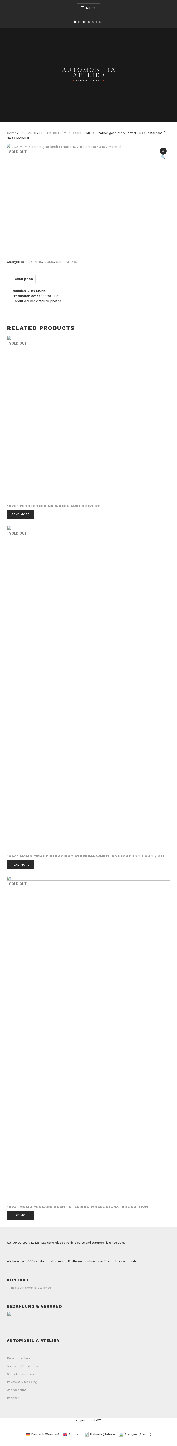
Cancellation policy (20, 1374)
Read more (20, 514)
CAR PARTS (27, 133)
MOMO (68, 133)
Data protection (18, 1358)
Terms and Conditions (22, 1366)
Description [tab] (23, 279)
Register (13, 1398)
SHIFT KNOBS (49, 133)
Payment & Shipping (22, 1382)
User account (16, 1390)
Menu (91, 8)
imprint (12, 1350)
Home (11, 133)
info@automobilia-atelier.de (31, 1288)
